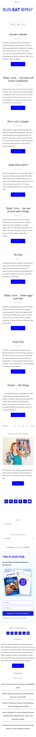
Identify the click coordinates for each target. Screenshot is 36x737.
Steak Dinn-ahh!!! (18, 164)
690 (23, 426)
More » (18, 483)
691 (26, 426)
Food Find (18, 341)
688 (15, 426)
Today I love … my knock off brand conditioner (18, 79)
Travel (18, 259)
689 (19, 426)
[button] (18, 583)
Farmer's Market (18, 34)
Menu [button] (19, 2)
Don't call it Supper (18, 121)
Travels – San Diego (18, 385)
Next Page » (32, 426)
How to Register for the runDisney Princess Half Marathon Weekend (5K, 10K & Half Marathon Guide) (18, 715)
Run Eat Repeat (18, 9)
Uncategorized (18, 38)
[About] (18, 452)
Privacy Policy (18, 673)
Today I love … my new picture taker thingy (18, 210)
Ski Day (18, 254)
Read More (18, 64)
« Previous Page (5, 426)
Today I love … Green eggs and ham (18, 297)
